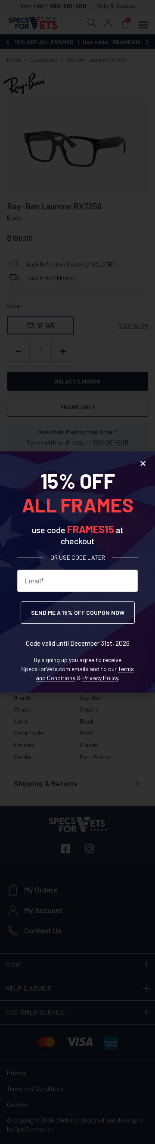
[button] (143, 463)
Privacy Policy (100, 677)
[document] (77, 572)
